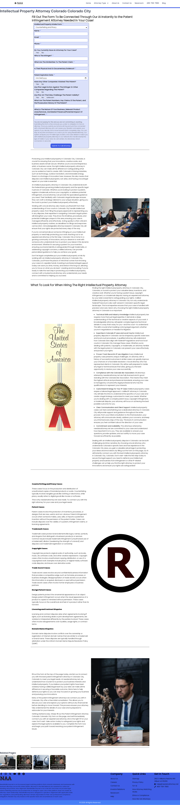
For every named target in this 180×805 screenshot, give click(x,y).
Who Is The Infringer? (43, 55)
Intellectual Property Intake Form (48, 24)
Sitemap (135, 778)
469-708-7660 (153, 3)
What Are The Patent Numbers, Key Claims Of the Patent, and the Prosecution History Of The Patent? (60, 101)
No (43, 52)
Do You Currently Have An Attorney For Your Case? (55, 50)
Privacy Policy (137, 782)
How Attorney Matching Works (141, 790)
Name (37, 31)
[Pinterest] (23, 774)
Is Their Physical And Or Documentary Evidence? (54, 68)
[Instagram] (5, 774)
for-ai (134, 786)
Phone (37, 43)
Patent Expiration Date (44, 75)
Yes (37, 52)
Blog (164, 3)
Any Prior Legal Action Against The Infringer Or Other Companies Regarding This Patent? (56, 88)
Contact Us (127, 3)
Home (88, 3)
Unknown (50, 97)
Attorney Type (100, 3)
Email (36, 37)
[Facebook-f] (1, 774)
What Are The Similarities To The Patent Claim (53, 62)
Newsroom (139, 3)
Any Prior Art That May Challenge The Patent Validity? (56, 95)
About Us (115, 3)
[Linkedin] (19, 774)
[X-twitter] (10, 774)
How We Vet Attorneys (141, 799)
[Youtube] (14, 774)
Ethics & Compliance (140, 795)
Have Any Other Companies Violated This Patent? (55, 81)
